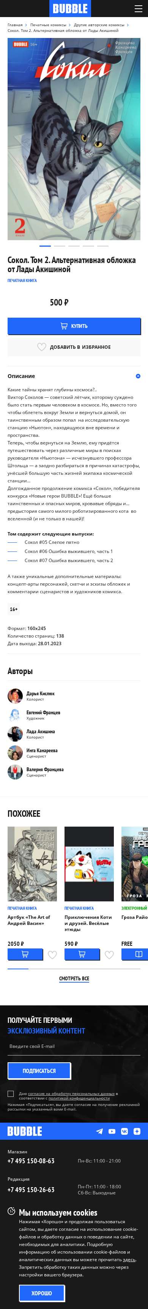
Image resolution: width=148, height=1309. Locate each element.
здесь (129, 1259)
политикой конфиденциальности (79, 1098)
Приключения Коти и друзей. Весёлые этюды (88, 923)
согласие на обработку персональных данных (71, 1093)
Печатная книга (22, 908)
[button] (45, 246)
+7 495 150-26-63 (31, 1189)
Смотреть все (74, 978)
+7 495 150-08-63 (31, 1160)
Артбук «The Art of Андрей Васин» (29, 920)
